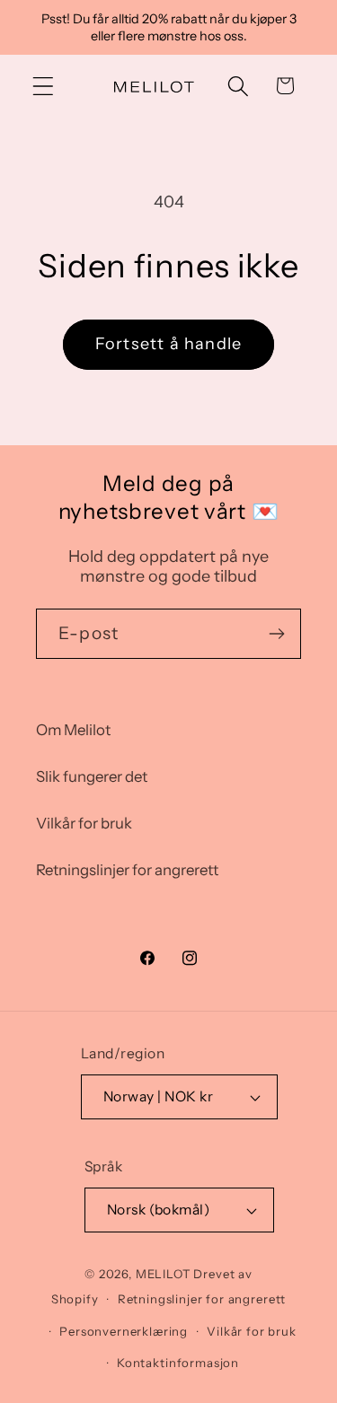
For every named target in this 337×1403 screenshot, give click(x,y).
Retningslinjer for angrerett (127, 870)
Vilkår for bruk (84, 823)
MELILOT (163, 1274)
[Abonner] (276, 634)
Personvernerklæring (123, 1331)
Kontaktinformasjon (178, 1362)
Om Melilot (73, 730)
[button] (43, 86)
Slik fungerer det (91, 776)
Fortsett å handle (168, 344)
